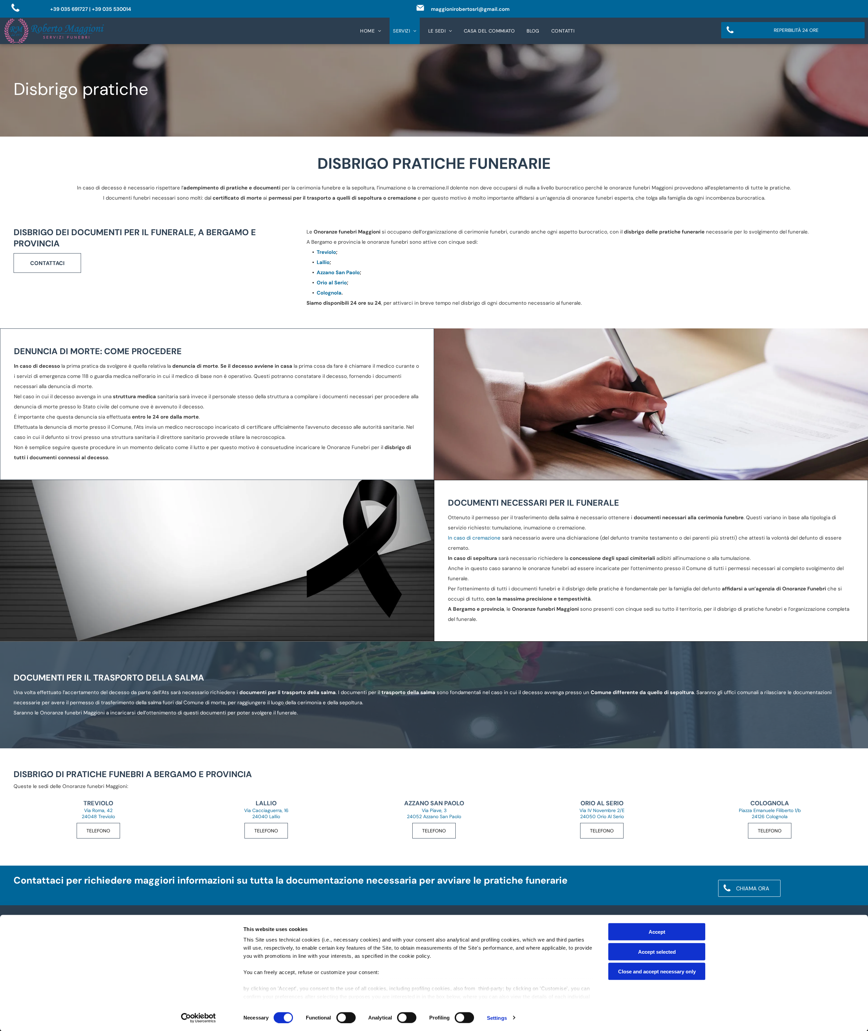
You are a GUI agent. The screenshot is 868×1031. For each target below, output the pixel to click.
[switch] (346, 1017)
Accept (657, 932)
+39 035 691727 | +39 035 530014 (90, 9)
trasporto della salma (408, 692)
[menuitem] (373, 31)
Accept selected (657, 951)
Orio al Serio (332, 282)
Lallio (323, 262)
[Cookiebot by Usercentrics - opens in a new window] (198, 1018)
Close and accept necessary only (657, 971)
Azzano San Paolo (338, 272)
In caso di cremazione (474, 537)
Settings (497, 1017)
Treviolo (326, 252)
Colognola (329, 292)
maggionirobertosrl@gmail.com (470, 9)
